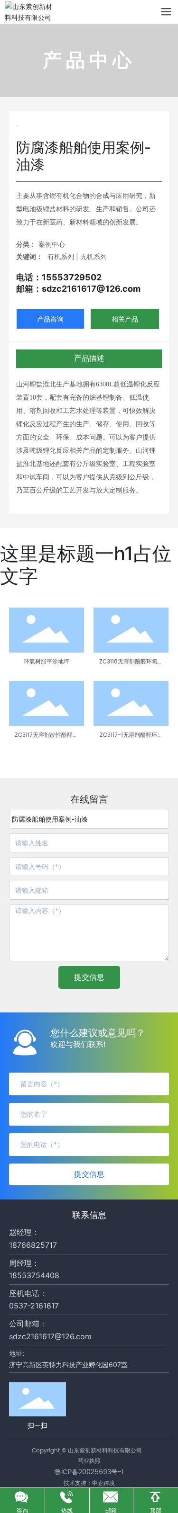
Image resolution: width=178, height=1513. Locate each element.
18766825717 (33, 1245)
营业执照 (89, 1461)
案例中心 (51, 244)
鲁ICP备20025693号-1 (89, 1472)
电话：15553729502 (59, 277)
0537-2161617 (34, 1305)
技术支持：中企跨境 (89, 1482)
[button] (12, 747)
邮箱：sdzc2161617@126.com (78, 289)
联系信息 (89, 1215)
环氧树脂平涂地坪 (46, 661)
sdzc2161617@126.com (50, 1336)
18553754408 (34, 1275)
